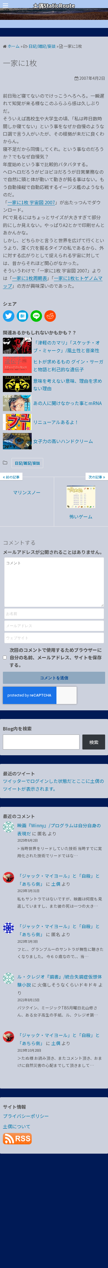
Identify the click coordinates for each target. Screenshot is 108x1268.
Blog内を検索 (17, 728)
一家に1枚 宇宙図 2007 (31, 202)
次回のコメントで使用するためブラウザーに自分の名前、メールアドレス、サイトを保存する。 (56, 657)
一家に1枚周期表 (29, 278)
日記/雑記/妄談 (27, 463)
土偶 (55, 884)
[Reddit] (50, 316)
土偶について (17, 1126)
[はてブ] (22, 316)
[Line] (36, 316)
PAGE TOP (99, 1224)
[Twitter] (8, 316)
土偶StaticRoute (54, 5)
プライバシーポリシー (26, 1115)
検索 (93, 742)
